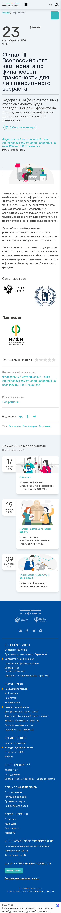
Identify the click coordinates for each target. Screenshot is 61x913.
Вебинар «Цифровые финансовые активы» (33, 585)
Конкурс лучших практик (19, 747)
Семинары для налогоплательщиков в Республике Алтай (34, 540)
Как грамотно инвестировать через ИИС (27, 675)
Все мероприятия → (13, 450)
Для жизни (15, 426)
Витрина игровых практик (19, 725)
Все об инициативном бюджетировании (27, 846)
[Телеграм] (34, 630)
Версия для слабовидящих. (22, 878)
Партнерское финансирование (22, 663)
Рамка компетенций (16, 689)
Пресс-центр (12, 828)
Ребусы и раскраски (16, 796)
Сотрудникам (12, 774)
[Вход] (57, 4)
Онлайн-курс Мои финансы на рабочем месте (30, 779)
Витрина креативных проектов (22, 720)
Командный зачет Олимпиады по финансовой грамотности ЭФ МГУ (37, 486)
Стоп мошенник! (14, 792)
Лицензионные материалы (19, 729)
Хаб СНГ (9, 756)
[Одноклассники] (27, 630)
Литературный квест (17, 707)
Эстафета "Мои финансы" (19, 659)
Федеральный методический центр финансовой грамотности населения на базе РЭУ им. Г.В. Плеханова (29, 143)
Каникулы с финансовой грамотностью (26, 716)
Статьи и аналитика (16, 650)
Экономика (45, 426)
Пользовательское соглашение (40, 891)
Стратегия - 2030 (14, 752)
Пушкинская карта (15, 801)
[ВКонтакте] (20, 630)
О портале (10, 819)
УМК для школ (12, 702)
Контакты (10, 832)
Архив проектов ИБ (15, 855)
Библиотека (11, 693)
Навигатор (10, 698)
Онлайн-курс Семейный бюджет (15, 669)
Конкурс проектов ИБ (16, 850)
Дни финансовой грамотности (21, 711)
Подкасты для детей (16, 806)
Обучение (25, 477)
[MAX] (40, 630)
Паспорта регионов (15, 743)
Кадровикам (11, 770)
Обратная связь (13, 871)
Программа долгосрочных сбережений (26, 654)
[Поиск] (50, 4)
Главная (6, 13)
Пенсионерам (30, 426)
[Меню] (55, 15)
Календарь (10, 823)
